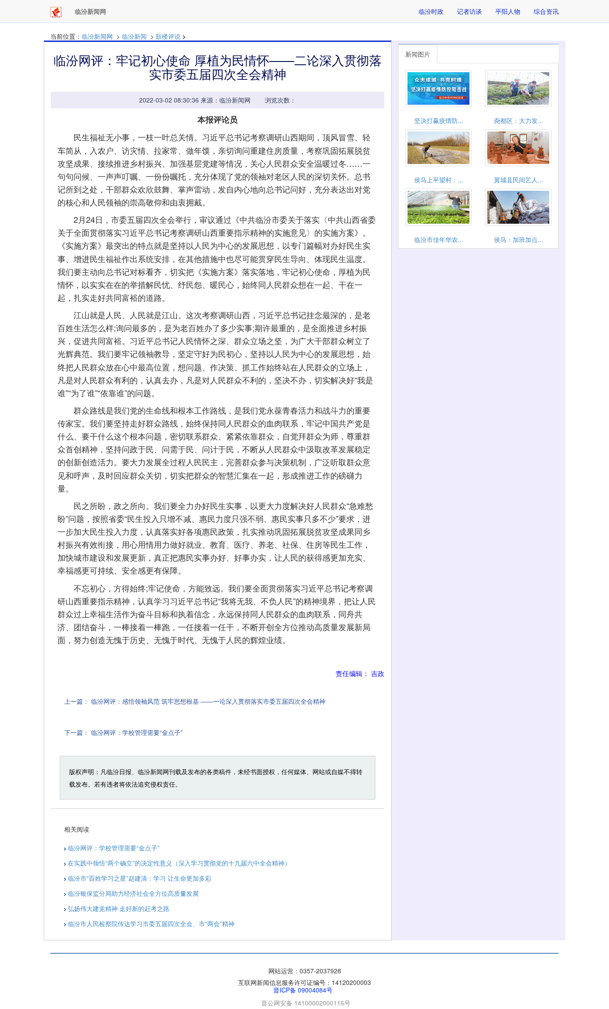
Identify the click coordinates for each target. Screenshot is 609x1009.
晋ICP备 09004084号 (303, 989)
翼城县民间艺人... (518, 179)
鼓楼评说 (168, 36)
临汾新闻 (134, 36)
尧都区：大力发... (518, 120)
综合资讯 (546, 11)
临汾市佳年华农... (438, 239)
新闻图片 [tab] (417, 53)
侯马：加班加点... (518, 239)
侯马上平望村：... (438, 179)
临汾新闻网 (97, 36)
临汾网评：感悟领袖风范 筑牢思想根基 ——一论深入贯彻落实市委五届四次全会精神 (208, 701)
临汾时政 (431, 11)
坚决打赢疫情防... (438, 120)
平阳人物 (507, 11)
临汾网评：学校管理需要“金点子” (137, 732)
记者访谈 (469, 11)
